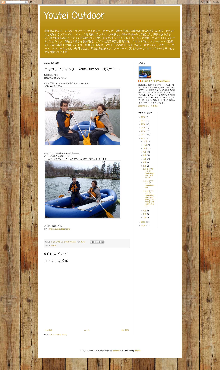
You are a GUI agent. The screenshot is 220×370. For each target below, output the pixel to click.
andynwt (116, 351)
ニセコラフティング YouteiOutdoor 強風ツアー (148, 173)
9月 (145, 152)
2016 (143, 124)
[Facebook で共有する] (100, 242)
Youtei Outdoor (74, 16)
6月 (145, 162)
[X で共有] (97, 242)
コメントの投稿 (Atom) (58, 335)
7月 (145, 159)
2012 (143, 138)
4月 (145, 211)
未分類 (53, 245)
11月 (145, 145)
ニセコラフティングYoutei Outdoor (155, 81)
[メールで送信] (91, 242)
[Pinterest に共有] (102, 242)
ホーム (86, 330)
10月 (145, 148)
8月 (145, 155)
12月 (145, 141)
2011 (143, 222)
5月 (145, 166)
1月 (145, 218)
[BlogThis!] (94, 242)
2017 (143, 121)
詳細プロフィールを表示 (148, 106)
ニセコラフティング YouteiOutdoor (148, 184)
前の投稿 (125, 330)
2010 (143, 225)
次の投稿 (48, 330)
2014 (143, 131)
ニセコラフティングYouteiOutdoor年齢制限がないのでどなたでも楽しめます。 (148, 198)
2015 (143, 128)
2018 (143, 117)
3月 (145, 214)
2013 (143, 135)
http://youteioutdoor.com (59, 229)
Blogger (138, 351)
